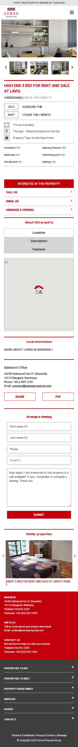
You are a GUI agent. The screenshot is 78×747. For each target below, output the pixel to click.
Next (69, 68)
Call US (11, 192)
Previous (3, 68)
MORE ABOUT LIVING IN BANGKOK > (28, 349)
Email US (12, 201)
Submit (39, 515)
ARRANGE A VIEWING (20, 210)
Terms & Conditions (23, 735)
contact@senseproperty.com (31, 386)
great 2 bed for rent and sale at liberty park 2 (38, 583)
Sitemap (62, 735)
